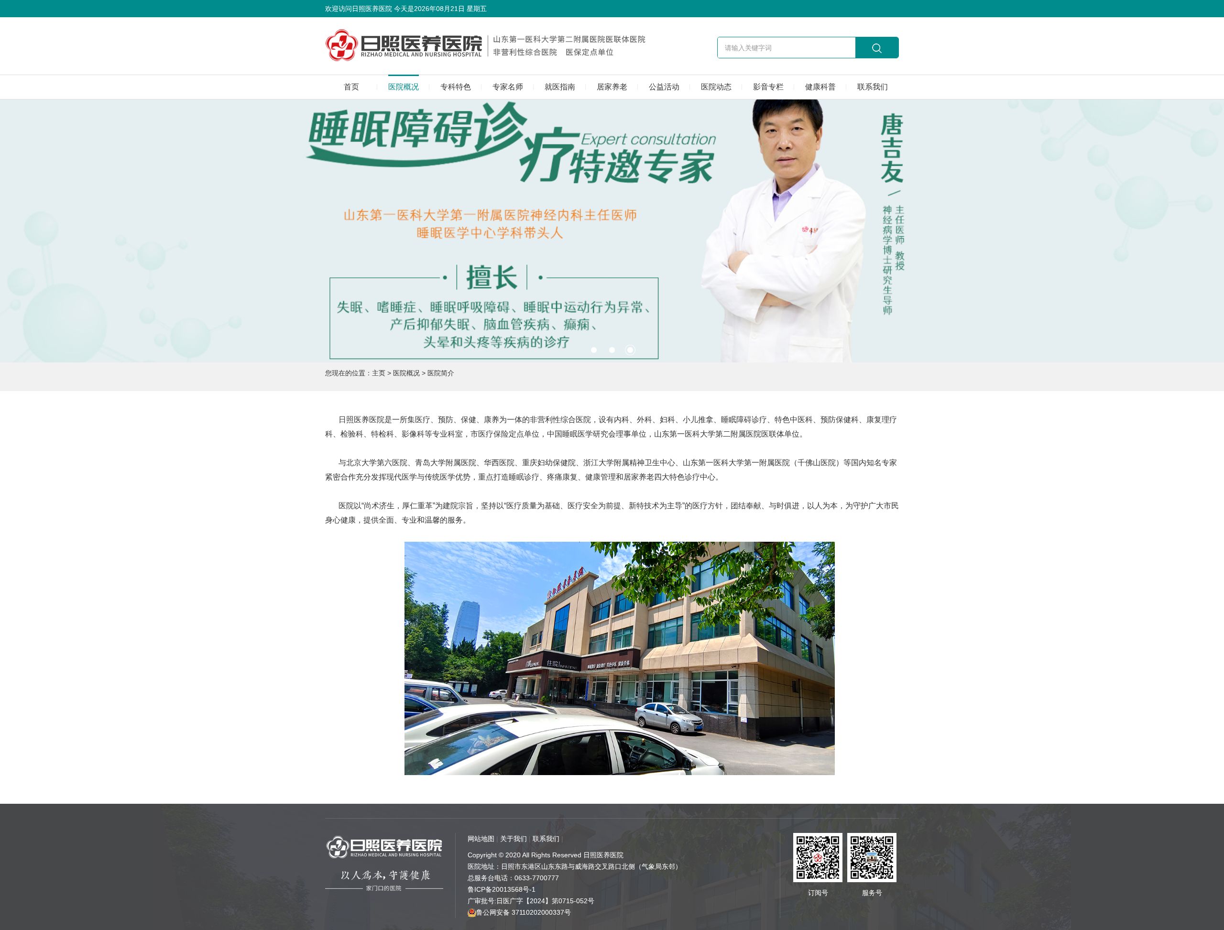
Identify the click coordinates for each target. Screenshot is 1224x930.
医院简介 (440, 373)
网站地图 (481, 838)
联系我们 (872, 87)
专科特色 (455, 87)
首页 (351, 87)
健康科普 (820, 87)
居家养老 (612, 87)
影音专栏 (768, 87)
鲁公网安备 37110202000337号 (523, 912)
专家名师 (507, 87)
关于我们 (513, 838)
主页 (378, 373)
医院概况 (403, 87)
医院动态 (716, 87)
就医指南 (560, 87)
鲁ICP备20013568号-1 (502, 889)
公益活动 (664, 87)
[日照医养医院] (497, 45)
